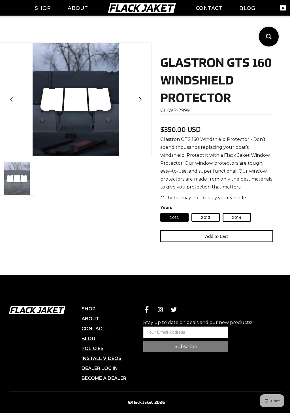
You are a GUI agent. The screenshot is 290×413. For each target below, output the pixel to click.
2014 (237, 217)
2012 (174, 217)
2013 (205, 217)
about (78, 8)
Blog (247, 8)
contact (209, 8)
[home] (142, 8)
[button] (11, 99)
